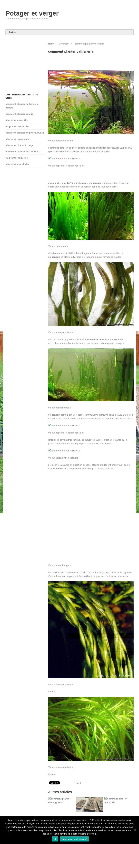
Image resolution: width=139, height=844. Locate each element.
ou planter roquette (16, 157)
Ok (55, 839)
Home (51, 43)
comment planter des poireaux (23, 151)
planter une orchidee (17, 164)
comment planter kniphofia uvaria (24, 132)
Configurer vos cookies (74, 839)
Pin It (78, 783)
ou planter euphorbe (17, 126)
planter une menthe (16, 120)
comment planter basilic (19, 114)
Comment (64, 43)
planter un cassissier (17, 139)
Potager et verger (32, 13)
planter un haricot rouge (19, 145)
